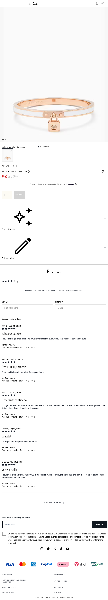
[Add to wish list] (102, 171)
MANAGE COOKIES (60, 581)
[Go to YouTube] (67, 549)
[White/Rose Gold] (7, 155)
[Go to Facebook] (48, 549)
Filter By (59, 302)
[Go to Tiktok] (61, 549)
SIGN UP (99, 524)
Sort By (5, 302)
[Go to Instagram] (41, 549)
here (80, 290)
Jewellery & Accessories (18, 147)
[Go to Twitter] (54, 549)
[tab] (33, 4)
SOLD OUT (19, 195)
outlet (4, 147)
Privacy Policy (88, 540)
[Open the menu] (102, 3)
